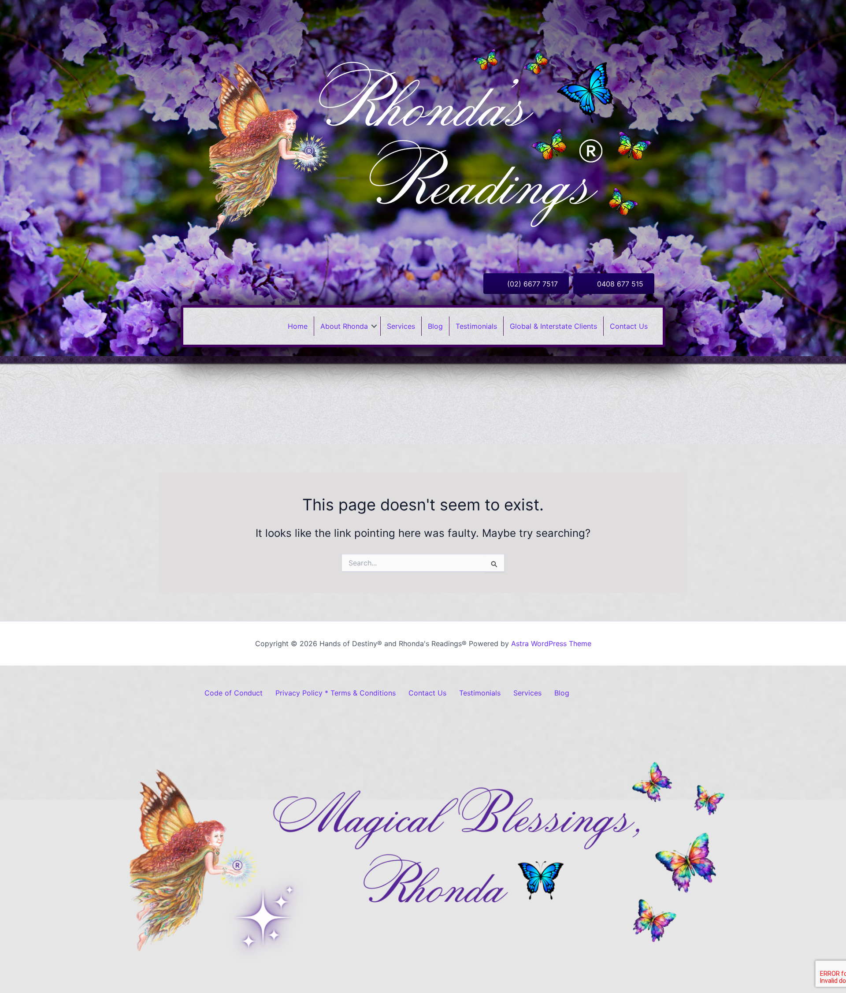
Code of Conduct (233, 692)
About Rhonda (344, 326)
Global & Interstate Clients (553, 326)
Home (298, 326)
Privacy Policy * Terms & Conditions (335, 692)
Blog (435, 326)
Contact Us (629, 326)
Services (401, 326)
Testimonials (476, 326)
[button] (374, 326)
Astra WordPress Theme (551, 643)
